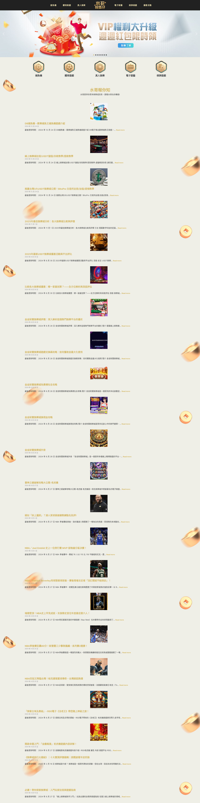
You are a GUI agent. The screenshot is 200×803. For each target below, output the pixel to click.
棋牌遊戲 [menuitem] (133, 5)
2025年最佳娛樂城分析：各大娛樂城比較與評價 (50, 221)
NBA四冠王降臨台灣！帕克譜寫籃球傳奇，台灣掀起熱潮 (54, 678)
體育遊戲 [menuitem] (67, 5)
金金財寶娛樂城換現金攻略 (39, 417)
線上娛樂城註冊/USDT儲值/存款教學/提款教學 (49, 156)
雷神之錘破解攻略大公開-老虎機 (41, 482)
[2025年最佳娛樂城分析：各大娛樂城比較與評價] (99, 209)
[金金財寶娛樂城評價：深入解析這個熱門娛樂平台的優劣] (99, 307)
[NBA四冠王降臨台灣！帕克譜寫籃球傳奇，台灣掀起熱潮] (99, 666)
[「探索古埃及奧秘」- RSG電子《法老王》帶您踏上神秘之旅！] (99, 699)
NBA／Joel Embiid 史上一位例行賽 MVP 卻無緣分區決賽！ (56, 548)
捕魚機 (38, 75)
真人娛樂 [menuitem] (81, 5)
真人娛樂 (100, 75)
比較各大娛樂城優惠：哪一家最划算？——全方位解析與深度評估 (58, 286)
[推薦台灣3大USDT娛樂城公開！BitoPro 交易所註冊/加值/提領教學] (99, 177)
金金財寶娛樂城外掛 (35, 450)
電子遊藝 (130, 75)
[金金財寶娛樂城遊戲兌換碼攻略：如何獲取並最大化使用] (99, 340)
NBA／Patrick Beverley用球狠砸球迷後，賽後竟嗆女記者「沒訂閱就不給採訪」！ (68, 580)
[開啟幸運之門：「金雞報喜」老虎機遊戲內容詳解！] (99, 732)
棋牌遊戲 (161, 75)
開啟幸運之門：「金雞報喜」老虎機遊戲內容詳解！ (51, 744)
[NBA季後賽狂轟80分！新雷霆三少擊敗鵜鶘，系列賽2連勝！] (99, 634)
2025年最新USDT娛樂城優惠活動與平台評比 (48, 254)
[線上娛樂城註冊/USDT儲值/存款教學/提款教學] (99, 144)
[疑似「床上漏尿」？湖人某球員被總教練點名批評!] (99, 503)
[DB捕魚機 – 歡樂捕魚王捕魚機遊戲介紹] (99, 111)
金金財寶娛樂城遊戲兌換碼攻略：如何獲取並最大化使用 (54, 352)
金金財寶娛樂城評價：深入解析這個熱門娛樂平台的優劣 (54, 319)
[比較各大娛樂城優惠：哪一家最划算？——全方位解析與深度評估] (99, 275)
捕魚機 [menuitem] (53, 5)
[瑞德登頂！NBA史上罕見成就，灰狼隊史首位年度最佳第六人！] (99, 601)
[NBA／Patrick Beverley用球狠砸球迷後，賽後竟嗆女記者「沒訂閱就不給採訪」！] (99, 568)
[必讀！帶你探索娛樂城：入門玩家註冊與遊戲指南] (99, 778)
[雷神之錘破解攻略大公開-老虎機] (99, 470)
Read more (120, 130)
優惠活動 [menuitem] (148, 5)
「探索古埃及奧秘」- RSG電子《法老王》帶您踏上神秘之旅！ (57, 711)
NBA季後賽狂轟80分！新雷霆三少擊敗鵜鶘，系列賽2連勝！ (56, 646)
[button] (100, 33)
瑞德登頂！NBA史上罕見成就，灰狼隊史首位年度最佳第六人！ (57, 613)
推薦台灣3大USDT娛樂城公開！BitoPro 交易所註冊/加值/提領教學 (59, 189)
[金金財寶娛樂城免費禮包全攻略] (99, 372)
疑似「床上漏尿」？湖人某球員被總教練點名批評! (50, 515)
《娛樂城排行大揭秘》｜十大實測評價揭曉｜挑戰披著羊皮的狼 (57, 757)
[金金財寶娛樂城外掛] (99, 438)
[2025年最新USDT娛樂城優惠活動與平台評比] (99, 242)
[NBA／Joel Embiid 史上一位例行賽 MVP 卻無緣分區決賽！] (99, 536)
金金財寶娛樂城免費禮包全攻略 (41, 384)
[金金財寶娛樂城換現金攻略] (99, 405)
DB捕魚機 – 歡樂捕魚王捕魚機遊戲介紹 (45, 123)
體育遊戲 (69, 75)
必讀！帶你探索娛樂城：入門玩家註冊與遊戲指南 (50, 790)
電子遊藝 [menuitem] (118, 5)
